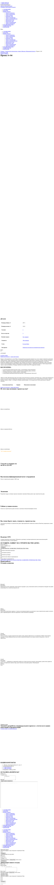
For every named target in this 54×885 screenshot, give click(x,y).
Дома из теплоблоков (10, 17)
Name (2, 773)
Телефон (3, 774)
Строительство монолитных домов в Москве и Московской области (20, 51)
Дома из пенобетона (10, 23)
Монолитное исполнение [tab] (30, 384)
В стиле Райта (26, 344)
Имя (2, 855)
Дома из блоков (9, 15)
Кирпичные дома (10, 21)
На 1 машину (26, 336)
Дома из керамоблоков (11, 22)
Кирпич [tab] (18, 384)
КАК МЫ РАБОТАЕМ (8, 24)
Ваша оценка (3, 865)
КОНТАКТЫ (6, 27)
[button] (5, 2)
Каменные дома (9, 16)
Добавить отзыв (4, 724)
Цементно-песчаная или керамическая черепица (33, 347)
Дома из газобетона (10, 12)
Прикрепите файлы (5, 859)
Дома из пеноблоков (10, 14)
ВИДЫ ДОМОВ (7, 11)
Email (2, 856)
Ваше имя (3, 544)
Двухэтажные (26, 340)
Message (2, 779)
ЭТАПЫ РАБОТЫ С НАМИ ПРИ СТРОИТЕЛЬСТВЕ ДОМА (15, 548)
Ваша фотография (5, 872)
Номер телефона (4, 545)
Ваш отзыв (3, 871)
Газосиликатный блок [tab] (7, 384)
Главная (2, 51)
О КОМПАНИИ (7, 9)
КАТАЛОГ (5, 10)
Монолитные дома (10, 20)
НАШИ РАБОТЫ (7, 25)
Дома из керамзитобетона (11, 18)
